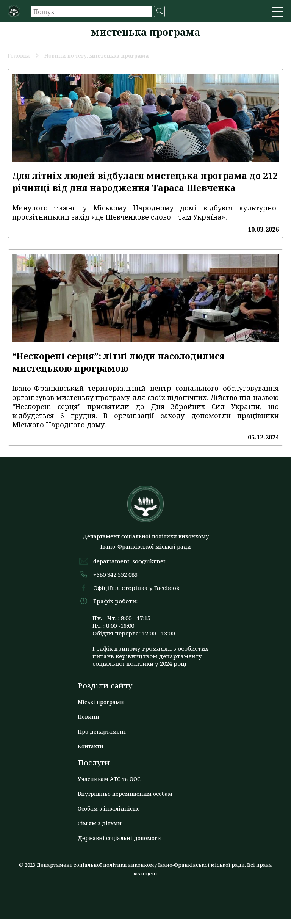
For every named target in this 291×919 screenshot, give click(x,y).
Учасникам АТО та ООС (109, 779)
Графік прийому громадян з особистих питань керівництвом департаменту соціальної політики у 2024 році (150, 656)
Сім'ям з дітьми (100, 823)
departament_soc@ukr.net (129, 561)
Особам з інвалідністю (109, 808)
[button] (277, 12)
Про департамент (102, 731)
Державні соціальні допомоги (119, 838)
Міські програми (101, 702)
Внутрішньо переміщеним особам (125, 793)
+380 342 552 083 (115, 574)
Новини (88, 716)
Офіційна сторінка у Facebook (136, 587)
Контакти (90, 746)
